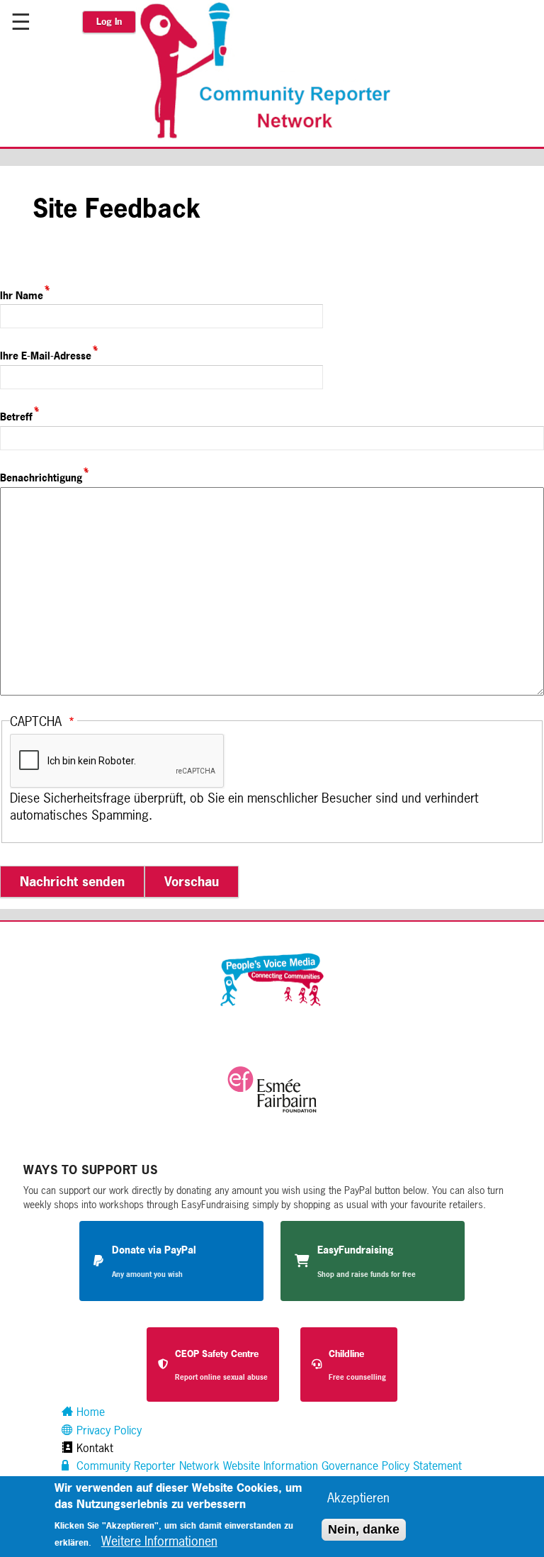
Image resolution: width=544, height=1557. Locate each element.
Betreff (16, 416)
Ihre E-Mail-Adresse (45, 355)
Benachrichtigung (41, 477)
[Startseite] (272, 136)
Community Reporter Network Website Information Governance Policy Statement (267, 1465)
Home (89, 1411)
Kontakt (93, 1448)
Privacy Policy (107, 1430)
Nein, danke (364, 1529)
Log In (109, 22)
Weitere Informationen (159, 1540)
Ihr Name (21, 294)
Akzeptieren (358, 1497)
